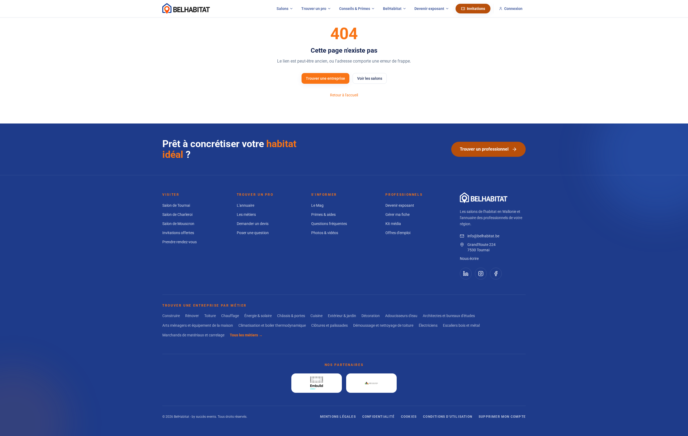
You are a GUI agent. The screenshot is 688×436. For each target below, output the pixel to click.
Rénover (192, 316)
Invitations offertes (178, 233)
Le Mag (317, 205)
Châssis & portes (291, 316)
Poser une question (253, 233)
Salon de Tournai (176, 205)
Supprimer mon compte (502, 417)
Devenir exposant (429, 8)
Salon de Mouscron (178, 223)
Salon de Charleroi (177, 214)
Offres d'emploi (397, 233)
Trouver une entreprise (325, 78)
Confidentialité (378, 417)
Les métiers (246, 214)
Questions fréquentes (329, 223)
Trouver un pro (313, 8)
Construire (171, 316)
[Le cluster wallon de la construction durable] (371, 383)
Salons (282, 8)
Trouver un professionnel (484, 149)
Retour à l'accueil (344, 95)
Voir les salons (369, 78)
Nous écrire (469, 258)
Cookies (409, 417)
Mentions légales (338, 417)
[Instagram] (481, 273)
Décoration (370, 316)
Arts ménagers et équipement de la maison (197, 325)
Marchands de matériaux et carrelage (193, 335)
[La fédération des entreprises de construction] (316, 383)
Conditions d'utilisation (447, 417)
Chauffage (230, 316)
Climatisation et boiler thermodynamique (272, 325)
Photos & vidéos (324, 233)
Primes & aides (323, 214)
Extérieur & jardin (342, 316)
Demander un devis (252, 223)
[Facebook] (496, 273)
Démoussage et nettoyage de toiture (383, 325)
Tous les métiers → (246, 335)
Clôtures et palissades (329, 325)
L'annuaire (245, 205)
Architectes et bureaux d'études (449, 316)
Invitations (476, 8)
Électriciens (428, 325)
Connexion (513, 8)
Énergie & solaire (258, 316)
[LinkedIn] (466, 273)
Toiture (210, 316)
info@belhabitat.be (483, 236)
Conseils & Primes (354, 8)
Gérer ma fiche (397, 214)
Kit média (393, 223)
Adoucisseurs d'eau (401, 316)
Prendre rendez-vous (179, 242)
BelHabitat (392, 8)
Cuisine (316, 316)
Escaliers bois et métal (461, 325)
